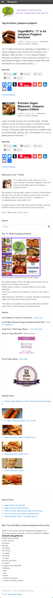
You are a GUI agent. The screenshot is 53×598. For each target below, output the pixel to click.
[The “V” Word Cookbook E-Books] (21, 275)
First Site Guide (36, 329)
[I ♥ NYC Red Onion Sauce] (12, 484)
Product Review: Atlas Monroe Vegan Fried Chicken (23, 511)
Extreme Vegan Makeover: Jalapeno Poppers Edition (31, 106)
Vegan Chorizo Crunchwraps (14, 505)
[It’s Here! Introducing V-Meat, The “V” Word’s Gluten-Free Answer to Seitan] (12, 434)
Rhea (22, 41)
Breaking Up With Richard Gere (16, 454)
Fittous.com (38, 317)
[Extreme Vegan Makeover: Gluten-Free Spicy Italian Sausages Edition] (12, 418)
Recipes (35, 44)
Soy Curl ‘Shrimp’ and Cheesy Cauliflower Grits (21, 513)
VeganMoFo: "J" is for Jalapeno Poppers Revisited (32, 34)
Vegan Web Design (15, 594)
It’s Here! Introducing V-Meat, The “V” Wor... (20, 420)
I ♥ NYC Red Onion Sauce (14, 470)
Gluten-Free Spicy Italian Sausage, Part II (20, 437)
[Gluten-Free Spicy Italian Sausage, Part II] (12, 451)
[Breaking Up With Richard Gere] (12, 467)
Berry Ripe (23, 359)
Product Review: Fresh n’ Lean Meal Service (20, 516)
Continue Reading (8, 94)
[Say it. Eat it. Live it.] (26, 15)
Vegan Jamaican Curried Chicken (16, 508)
